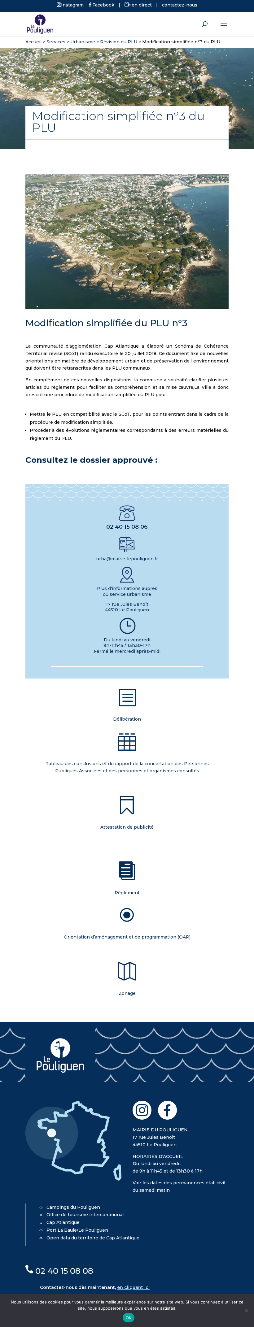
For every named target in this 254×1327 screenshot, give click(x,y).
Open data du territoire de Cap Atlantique (92, 1238)
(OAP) (127, 937)
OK (129, 1317)
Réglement (127, 893)
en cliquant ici (133, 1287)
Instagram (72, 4)
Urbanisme (82, 42)
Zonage (127, 993)
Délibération (127, 719)
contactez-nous (179, 5)
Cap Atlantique (63, 1222)
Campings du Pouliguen (73, 1207)
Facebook (103, 4)
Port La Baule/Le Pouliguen (77, 1230)
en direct (141, 5)
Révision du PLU (118, 42)
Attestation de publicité (127, 827)
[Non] (246, 1310)
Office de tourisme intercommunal (85, 1214)
